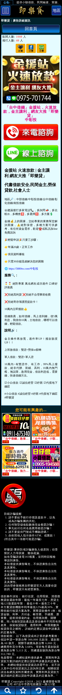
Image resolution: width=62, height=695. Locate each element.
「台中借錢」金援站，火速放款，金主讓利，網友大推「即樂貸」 (31, 11)
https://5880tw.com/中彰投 (23, 268)
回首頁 (31, 28)
